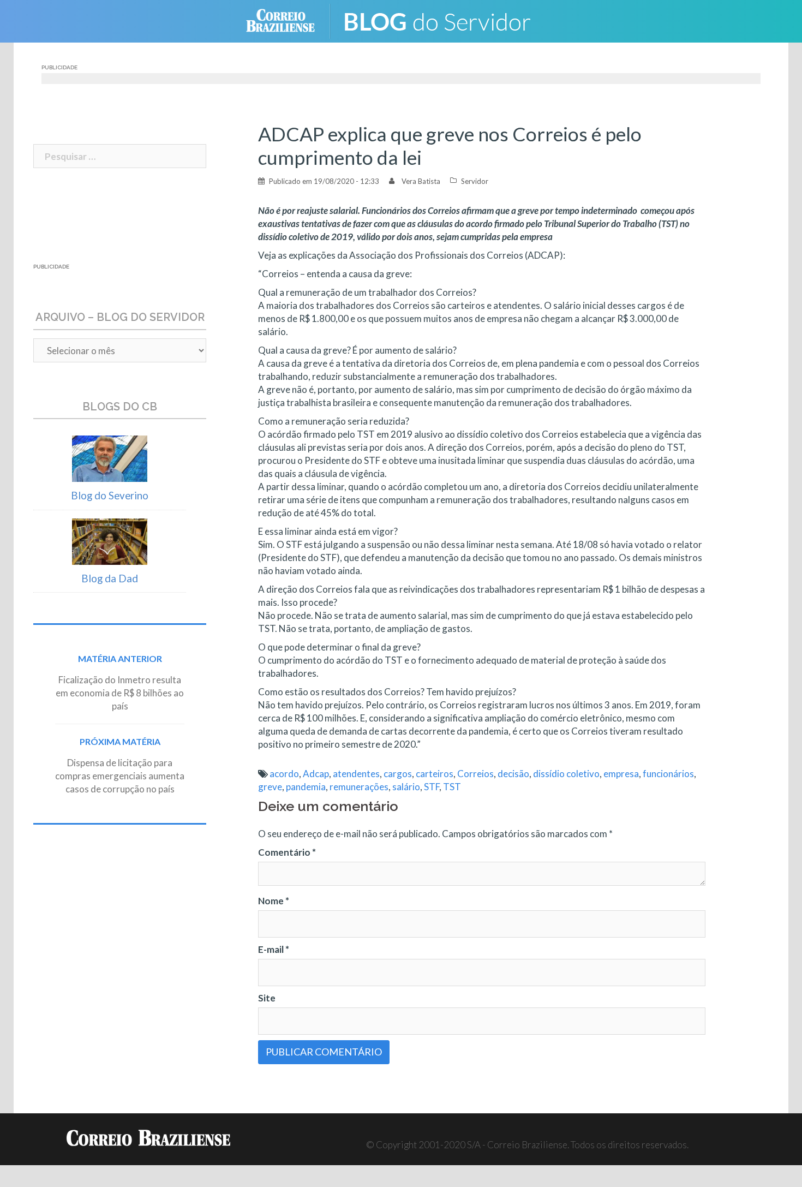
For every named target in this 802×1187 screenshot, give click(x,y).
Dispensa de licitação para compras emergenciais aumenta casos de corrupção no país (119, 776)
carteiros (434, 773)
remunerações (359, 786)
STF (431, 786)
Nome (273, 900)
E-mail (273, 949)
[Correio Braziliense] (289, 20)
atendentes (356, 773)
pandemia (306, 786)
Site (267, 998)
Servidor (474, 181)
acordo (284, 773)
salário (406, 786)
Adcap (316, 773)
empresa (621, 773)
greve (270, 786)
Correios (475, 773)
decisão (513, 773)
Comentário (287, 852)
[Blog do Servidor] (444, 20)
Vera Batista (421, 181)
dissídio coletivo (566, 773)
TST (452, 786)
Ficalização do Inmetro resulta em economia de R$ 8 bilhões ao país (120, 693)
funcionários (668, 773)
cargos (398, 773)
